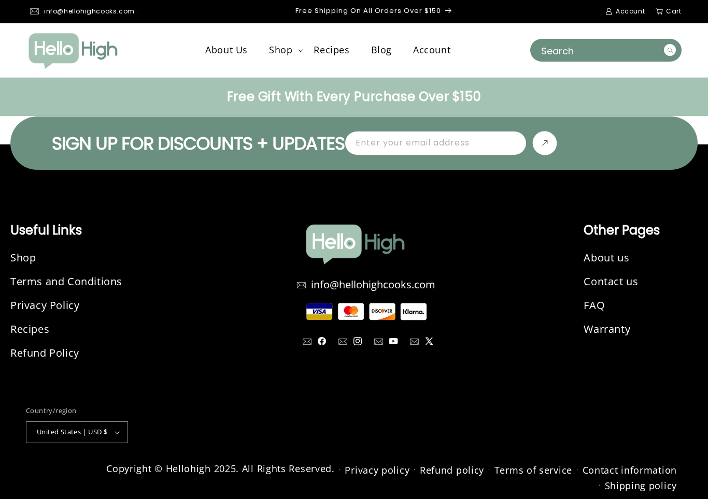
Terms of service (533, 470)
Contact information (630, 470)
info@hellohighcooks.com (89, 11)
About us (606, 258)
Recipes (29, 329)
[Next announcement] (610, 11)
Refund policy (452, 470)
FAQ (594, 305)
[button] (281, 50)
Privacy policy (377, 470)
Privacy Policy (44, 305)
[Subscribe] (545, 143)
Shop (23, 258)
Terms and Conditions (66, 281)
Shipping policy (641, 485)
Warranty (607, 329)
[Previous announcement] (138, 11)
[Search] (670, 50)
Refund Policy (44, 353)
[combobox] (606, 50)
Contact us (611, 281)
